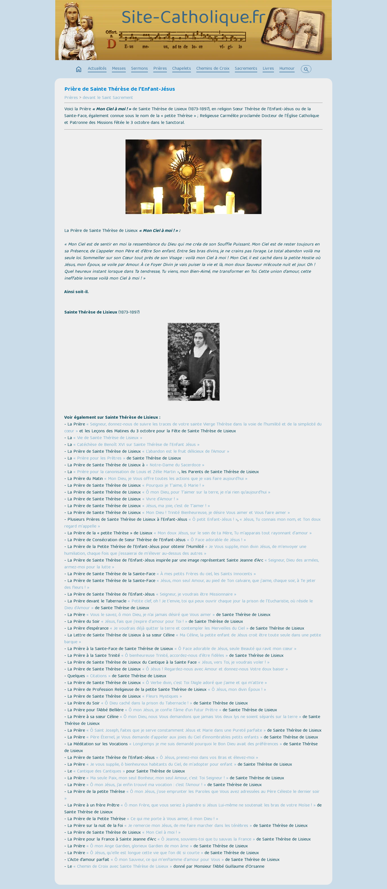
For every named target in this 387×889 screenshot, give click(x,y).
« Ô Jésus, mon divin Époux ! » (237, 690)
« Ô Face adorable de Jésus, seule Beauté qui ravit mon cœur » (235, 649)
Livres (268, 69)
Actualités (97, 69)
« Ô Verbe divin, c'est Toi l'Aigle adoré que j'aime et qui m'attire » (204, 683)
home (78, 69)
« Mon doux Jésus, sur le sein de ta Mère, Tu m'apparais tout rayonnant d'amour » (233, 533)
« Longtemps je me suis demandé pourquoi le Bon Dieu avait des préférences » (205, 744)
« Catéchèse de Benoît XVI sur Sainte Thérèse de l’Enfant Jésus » (136, 445)
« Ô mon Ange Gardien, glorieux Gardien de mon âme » (139, 846)
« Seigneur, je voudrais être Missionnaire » (196, 595)
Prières (160, 69)
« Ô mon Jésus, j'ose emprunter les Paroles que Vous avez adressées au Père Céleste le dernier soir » (192, 795)
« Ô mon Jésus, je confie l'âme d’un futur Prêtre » (173, 710)
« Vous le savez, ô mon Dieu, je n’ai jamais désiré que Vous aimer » (150, 615)
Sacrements (246, 69)
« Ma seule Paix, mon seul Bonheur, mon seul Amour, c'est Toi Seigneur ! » (157, 778)
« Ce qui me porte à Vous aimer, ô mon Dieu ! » (172, 819)
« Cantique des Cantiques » (99, 772)
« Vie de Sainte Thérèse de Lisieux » (107, 438)
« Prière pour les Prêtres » (99, 459)
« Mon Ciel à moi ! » (161, 833)
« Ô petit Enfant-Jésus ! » (213, 520)
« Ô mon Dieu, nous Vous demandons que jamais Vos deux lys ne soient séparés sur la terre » (210, 717)
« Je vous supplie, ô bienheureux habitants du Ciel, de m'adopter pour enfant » (161, 765)
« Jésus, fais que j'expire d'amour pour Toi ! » (144, 622)
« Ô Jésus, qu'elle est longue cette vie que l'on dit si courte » (144, 853)
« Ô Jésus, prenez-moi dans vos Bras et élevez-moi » (207, 758)
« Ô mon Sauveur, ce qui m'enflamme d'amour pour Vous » (167, 860)
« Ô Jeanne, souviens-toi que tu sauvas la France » (206, 840)
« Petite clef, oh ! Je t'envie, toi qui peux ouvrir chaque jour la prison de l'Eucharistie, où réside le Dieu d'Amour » (188, 605)
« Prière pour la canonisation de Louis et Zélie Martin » (126, 472)
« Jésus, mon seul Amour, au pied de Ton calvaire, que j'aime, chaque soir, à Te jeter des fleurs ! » (190, 584)
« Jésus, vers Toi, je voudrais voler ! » (233, 663)
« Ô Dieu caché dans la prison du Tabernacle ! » (146, 704)
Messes (119, 69)
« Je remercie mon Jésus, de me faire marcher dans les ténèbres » (188, 826)
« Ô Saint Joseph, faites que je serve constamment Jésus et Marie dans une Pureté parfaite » (176, 731)
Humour (287, 69)
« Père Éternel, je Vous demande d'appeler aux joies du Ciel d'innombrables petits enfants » (174, 738)
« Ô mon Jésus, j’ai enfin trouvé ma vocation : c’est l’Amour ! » (146, 785)
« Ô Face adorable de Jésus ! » (216, 540)
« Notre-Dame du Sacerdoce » (175, 465)
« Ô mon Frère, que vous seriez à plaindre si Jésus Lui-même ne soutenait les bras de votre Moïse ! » (218, 806)
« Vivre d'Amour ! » (160, 499)
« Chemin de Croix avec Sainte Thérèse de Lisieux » (122, 867)
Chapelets (181, 69)
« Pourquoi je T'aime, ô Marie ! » (173, 486)
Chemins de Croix (212, 69)
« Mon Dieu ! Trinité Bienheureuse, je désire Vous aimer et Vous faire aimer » (216, 513)
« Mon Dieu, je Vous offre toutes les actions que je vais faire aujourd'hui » (175, 479)
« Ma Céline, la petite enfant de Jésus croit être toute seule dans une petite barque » (192, 639)
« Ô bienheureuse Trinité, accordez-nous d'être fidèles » (174, 656)
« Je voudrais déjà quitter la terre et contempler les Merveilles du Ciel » (179, 629)
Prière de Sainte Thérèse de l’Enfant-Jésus (119, 89)
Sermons (139, 69)
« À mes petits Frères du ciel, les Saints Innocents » (206, 574)
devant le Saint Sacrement (108, 98)
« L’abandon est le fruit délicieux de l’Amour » (185, 452)
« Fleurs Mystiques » (162, 697)
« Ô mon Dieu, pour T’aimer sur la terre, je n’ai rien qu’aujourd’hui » (206, 493)
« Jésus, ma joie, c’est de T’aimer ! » (176, 506)
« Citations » (98, 676)
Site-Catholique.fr (193, 19)
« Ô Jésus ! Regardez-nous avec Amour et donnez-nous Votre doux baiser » (215, 670)
